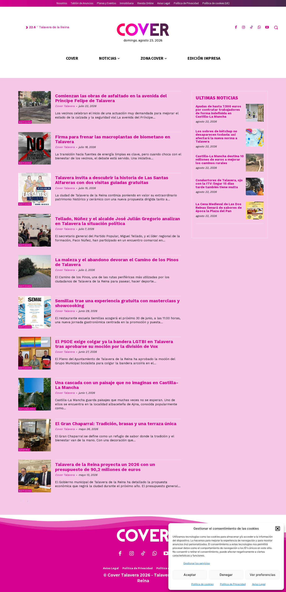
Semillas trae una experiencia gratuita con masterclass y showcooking (117, 303)
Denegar (226, 575)
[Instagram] (243, 27)
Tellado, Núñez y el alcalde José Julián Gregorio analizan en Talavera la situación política (117, 221)
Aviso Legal (258, 584)
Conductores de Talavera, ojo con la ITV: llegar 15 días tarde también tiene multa (219, 183)
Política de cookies (202, 584)
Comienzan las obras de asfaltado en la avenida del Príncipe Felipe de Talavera (111, 98)
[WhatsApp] (259, 27)
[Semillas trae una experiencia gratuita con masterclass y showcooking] (34, 312)
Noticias (25, 122)
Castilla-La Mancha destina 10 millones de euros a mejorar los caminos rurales (220, 159)
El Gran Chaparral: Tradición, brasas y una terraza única (115, 423)
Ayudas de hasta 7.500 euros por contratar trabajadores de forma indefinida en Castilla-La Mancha (218, 111)
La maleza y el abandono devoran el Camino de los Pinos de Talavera (116, 262)
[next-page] (27, 501)
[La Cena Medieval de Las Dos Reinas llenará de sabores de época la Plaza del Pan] (255, 210)
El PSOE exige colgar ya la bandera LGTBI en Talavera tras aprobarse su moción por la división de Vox (114, 344)
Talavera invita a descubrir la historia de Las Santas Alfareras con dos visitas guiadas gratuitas (111, 180)
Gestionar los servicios (196, 563)
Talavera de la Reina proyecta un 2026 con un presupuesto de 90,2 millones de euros (105, 467)
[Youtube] (267, 27)
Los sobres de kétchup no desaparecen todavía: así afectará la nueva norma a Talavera (216, 136)
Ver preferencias (262, 575)
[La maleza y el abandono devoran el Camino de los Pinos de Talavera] (34, 271)
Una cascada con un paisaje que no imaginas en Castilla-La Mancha (116, 385)
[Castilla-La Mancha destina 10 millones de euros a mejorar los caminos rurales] (255, 162)
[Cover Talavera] (143, 535)
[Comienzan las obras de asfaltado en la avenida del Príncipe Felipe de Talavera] (34, 107)
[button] (278, 528)
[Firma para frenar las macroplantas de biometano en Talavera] (34, 148)
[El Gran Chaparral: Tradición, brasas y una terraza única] (34, 435)
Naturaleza (27, 409)
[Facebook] (236, 27)
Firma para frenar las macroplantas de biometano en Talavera (112, 139)
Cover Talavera (65, 106)
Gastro (24, 450)
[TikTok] (251, 27)
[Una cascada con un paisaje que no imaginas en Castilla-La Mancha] (34, 394)
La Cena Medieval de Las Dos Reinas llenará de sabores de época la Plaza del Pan (219, 207)
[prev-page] (20, 501)
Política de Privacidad (233, 584)
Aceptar (190, 575)
